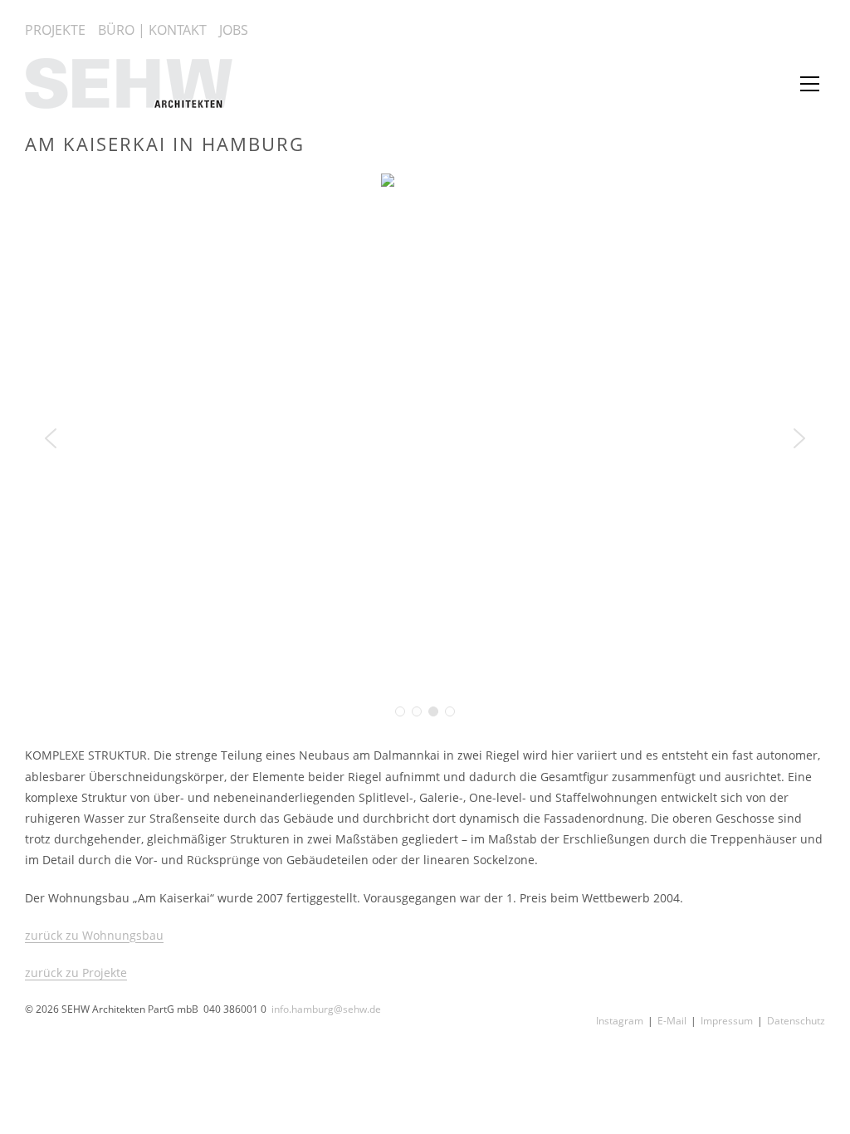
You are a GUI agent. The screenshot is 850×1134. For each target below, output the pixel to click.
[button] (50, 438)
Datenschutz (796, 1021)
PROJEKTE (55, 29)
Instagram (619, 1021)
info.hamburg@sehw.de (326, 1009)
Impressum (727, 1021)
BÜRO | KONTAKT (152, 29)
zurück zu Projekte (76, 972)
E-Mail (671, 1021)
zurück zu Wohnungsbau (94, 935)
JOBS (233, 29)
